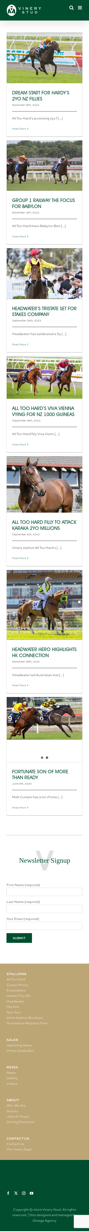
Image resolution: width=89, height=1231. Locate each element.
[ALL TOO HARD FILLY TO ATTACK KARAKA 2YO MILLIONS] (44, 484)
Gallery (12, 1078)
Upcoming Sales (19, 1045)
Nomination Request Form (27, 1023)
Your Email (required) (22, 919)
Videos (11, 1084)
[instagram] (23, 1193)
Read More (19, 128)
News (11, 1073)
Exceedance (16, 990)
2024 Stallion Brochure (24, 1018)
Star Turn (13, 1012)
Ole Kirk (12, 1007)
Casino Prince (17, 985)
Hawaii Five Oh (18, 996)
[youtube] (31, 1193)
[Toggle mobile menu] (80, 7)
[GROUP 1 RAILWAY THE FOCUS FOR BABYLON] (44, 165)
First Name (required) (23, 885)
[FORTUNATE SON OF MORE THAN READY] (44, 718)
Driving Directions (20, 1122)
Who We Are (15, 1105)
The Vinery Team (19, 1149)
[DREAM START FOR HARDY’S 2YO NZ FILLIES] (44, 58)
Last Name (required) (23, 902)
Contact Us (15, 1144)
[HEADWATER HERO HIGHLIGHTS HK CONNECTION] (44, 605)
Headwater (15, 1001)
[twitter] (16, 1193)
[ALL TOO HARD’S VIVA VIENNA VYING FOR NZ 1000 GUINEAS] (44, 377)
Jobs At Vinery (17, 1116)
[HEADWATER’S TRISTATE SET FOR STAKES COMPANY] (44, 273)
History (12, 1111)
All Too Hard (15, 979)
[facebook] (8, 1193)
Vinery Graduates (20, 1050)
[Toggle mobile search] (71, 7)
